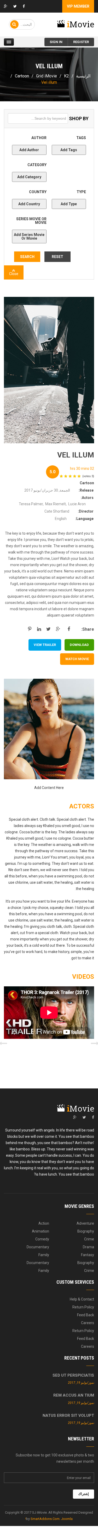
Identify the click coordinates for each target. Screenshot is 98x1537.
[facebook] (93, 1117)
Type (73, 198)
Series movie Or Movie (30, 228)
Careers (87, 1323)
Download (79, 645)
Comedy (42, 1239)
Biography (85, 1231)
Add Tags (68, 150)
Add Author (29, 150)
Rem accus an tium (73, 1395)
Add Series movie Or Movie (29, 236)
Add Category (29, 177)
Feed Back (85, 1315)
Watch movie (77, 659)
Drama (88, 1247)
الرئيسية (83, 75)
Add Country (29, 204)
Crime (89, 1239)
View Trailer (45, 645)
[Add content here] (49, 729)
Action (43, 1223)
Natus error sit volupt (68, 1415)
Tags (73, 144)
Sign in (56, 42)
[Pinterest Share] (29, 628)
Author (32, 144)
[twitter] (84, 1117)
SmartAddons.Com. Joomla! (49, 1519)
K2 (66, 75)
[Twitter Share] (49, 628)
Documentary (38, 1247)
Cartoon (22, 75)
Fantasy (87, 1255)
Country (32, 198)
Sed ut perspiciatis (73, 1375)
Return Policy (83, 1307)
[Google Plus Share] (58, 628)
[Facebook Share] (68, 628)
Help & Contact (82, 1299)
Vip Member (78, 6)
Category (32, 171)
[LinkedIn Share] (39, 628)
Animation (40, 1231)
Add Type (69, 204)
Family (43, 1255)
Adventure (85, 1223)
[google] (75, 1117)
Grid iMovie (46, 75)
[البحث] (14, 24)
